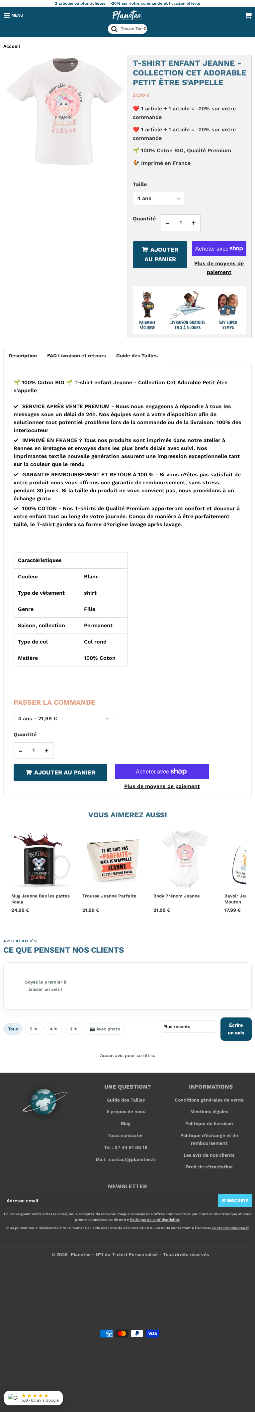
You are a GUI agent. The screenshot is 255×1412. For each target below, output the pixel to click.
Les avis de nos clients (209, 1155)
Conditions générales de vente (209, 1100)
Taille (140, 184)
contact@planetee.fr (230, 1228)
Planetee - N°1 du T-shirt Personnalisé (114, 1254)
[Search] (114, 29)
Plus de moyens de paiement (219, 267)
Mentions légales (209, 1111)
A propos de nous (125, 1111)
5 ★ (34, 1028)
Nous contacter (125, 1135)
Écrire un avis (236, 1028)
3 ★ (74, 1028)
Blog (125, 1123)
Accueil (11, 46)
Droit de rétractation (209, 1166)
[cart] (248, 15)
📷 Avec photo (105, 1028)
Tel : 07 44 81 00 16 (125, 1147)
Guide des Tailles (126, 1100)
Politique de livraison (209, 1123)
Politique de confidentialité (154, 1220)
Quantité (144, 218)
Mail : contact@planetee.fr (126, 1159)
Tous (13, 1028)
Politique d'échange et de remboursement (209, 1139)
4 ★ (54, 1028)
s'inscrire (235, 1200)
